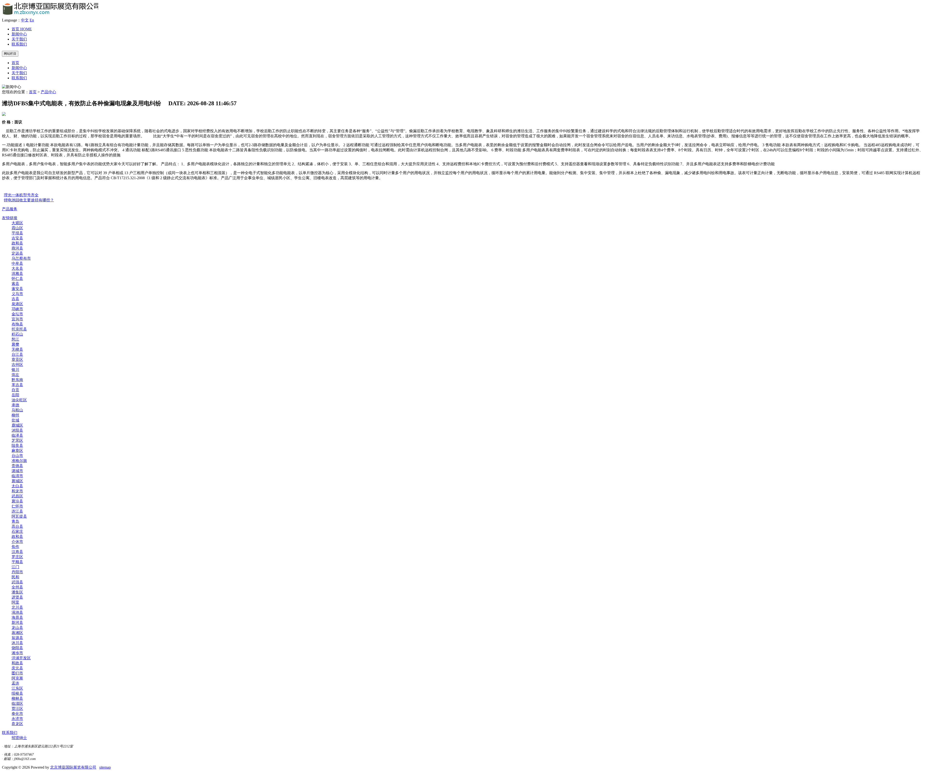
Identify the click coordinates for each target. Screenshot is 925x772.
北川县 (17, 607)
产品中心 (48, 92)
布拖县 (17, 324)
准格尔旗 (19, 461)
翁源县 (17, 638)
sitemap (105, 767)
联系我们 (19, 44)
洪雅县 (17, 273)
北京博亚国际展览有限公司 (73, 767)
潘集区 (17, 592)
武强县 (17, 582)
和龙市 (17, 491)
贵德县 (17, 466)
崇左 (15, 375)
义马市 (17, 294)
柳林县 (17, 698)
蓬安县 (17, 289)
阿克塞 (17, 678)
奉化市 (17, 714)
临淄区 (17, 703)
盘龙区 (17, 724)
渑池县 (17, 612)
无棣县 (17, 349)
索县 (15, 284)
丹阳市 (17, 572)
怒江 (15, 339)
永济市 (17, 719)
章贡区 (17, 359)
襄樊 (15, 344)
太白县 (17, 486)
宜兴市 (17, 319)
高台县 (17, 526)
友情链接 (9, 218)
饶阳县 (17, 648)
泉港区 (17, 304)
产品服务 (9, 209)
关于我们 (19, 39)
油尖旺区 (19, 400)
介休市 (17, 542)
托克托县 (19, 329)
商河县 (17, 248)
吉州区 (17, 365)
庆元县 (17, 668)
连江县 (17, 511)
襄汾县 (17, 501)
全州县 (17, 587)
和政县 (17, 663)
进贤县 (17, 597)
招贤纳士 (19, 738)
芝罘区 (17, 440)
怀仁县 (17, 279)
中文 (25, 20)
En (32, 20)
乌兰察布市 (21, 258)
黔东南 (17, 380)
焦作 (15, 547)
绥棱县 (17, 693)
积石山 (17, 334)
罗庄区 (17, 557)
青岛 (15, 521)
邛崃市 (17, 309)
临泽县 (17, 435)
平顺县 (17, 562)
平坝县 (17, 233)
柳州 (15, 415)
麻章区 (17, 451)
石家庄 (17, 531)
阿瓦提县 (19, 516)
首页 (22, 29)
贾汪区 (17, 708)
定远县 (17, 253)
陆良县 (17, 445)
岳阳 (15, 395)
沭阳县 (17, 430)
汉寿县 (17, 552)
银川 (15, 370)
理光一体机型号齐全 (21, 195)
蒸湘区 (17, 633)
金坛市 (17, 314)
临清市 (17, 476)
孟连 (15, 683)
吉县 (15, 299)
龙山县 (17, 628)
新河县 (17, 622)
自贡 (15, 390)
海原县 (17, 617)
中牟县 (17, 263)
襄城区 (17, 481)
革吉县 (17, 385)
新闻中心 (19, 34)
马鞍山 (17, 410)
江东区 (17, 688)
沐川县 (17, 643)
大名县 (17, 268)
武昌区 (17, 496)
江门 (15, 567)
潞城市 (17, 471)
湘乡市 (17, 653)
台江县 (17, 354)
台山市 (17, 456)
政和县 (17, 243)
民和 (15, 577)
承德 (15, 405)
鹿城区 (17, 425)
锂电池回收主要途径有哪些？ (29, 200)
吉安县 (17, 238)
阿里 (15, 602)
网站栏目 (10, 53)
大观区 (17, 223)
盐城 (15, 420)
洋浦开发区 (21, 658)
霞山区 (17, 228)
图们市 (17, 673)
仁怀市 (17, 506)
